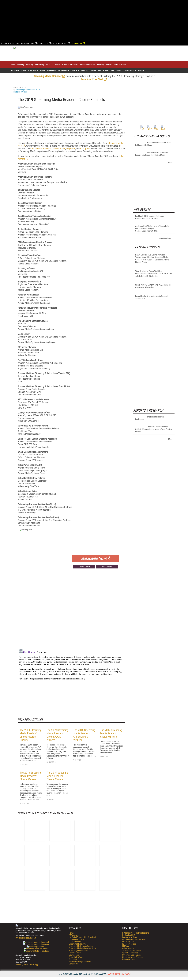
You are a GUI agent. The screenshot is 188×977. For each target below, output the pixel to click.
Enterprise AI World (129, 937)
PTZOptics (85, 148)
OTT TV (49, 64)
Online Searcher (128, 948)
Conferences (129, 70)
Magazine (74, 935)
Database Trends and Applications (135, 933)
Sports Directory (60, 43)
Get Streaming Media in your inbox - (94, 974)
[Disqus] (71, 611)
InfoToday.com (128, 942)
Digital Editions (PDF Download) (82, 937)
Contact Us (73, 964)
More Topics (119, 64)
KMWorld (125, 946)
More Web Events (165, 238)
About (140, 70)
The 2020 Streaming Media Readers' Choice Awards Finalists (31, 735)
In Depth (50, 70)
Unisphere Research (130, 959)
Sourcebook (77, 43)
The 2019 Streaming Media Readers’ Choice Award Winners (57, 735)
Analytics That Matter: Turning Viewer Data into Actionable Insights (152, 227)
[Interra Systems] (110, 855)
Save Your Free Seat (92, 79)
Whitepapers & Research (67, 70)
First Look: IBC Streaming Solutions (149, 216)
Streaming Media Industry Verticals (82, 948)
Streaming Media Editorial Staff (28, 90)
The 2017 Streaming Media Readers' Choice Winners (111, 733)
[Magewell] (60, 880)
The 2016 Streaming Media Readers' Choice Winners (31, 776)
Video (92, 70)
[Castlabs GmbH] (110, 830)
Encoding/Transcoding (35, 64)
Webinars (84, 70)
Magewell (70, 148)
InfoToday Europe (129, 944)
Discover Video (58, 148)
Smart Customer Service (131, 950)
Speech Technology (130, 953)
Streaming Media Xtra (77, 944)
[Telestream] (85, 880)
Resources (102, 70)
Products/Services (87, 64)
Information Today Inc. (24, 938)
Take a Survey (116, 70)
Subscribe (32, 70)
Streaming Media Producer (132, 957)
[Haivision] (85, 855)
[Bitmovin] (35, 830)
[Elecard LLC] (35, 855)
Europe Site (43, 43)
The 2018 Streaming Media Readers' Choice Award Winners (84, 735)
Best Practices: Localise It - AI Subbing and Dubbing (153, 143)
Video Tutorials (75, 942)
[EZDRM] (60, 855)
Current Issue (84, 566)
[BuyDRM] (85, 830)
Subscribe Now (93, 558)
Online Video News (76, 957)
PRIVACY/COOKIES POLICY (26, 965)
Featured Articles (20, 92)
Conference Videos (76, 939)
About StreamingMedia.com (80, 961)
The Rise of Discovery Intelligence (149, 418)
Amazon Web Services (40, 148)
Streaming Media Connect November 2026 (17, 43)
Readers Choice (75, 953)
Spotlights (73, 959)
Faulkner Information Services (134, 939)
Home (23, 70)
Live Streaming (17, 64)
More (170, 162)
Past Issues (107, 566)
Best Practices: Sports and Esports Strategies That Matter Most (151, 153)
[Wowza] (110, 880)
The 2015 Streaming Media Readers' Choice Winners (57, 776)
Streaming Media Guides (78, 950)
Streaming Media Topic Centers (81, 946)
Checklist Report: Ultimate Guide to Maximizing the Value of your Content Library (153, 429)
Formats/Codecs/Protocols (66, 64)
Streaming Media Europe (131, 955)
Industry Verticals (104, 64)
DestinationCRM (128, 935)
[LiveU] (35, 880)
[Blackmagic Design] (60, 830)
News (42, 70)
